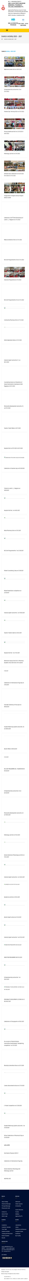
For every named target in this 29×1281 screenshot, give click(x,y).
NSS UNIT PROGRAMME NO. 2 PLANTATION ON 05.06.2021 (14, 770)
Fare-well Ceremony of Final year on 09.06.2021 (12, 706)
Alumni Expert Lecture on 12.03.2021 (12, 917)
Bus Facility (18, 1235)
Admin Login (4, 1216)
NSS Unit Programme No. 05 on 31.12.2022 (14, 300)
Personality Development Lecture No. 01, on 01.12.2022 (13, 407)
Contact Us (4, 1211)
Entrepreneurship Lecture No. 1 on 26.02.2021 (12, 978)
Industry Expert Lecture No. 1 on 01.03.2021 (14, 937)
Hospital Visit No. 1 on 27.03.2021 (12, 653)
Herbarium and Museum (20, 1229)
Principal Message (6, 1206)
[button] (7, 30)
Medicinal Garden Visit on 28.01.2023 (13, 69)
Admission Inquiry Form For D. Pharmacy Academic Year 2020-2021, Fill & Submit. (14, 662)
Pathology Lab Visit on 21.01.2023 (12, 154)
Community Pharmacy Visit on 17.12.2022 (14, 320)
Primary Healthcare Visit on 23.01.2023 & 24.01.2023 (13, 133)
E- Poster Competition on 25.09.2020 (13, 1106)
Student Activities (6, 1231)
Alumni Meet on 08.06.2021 (10, 749)
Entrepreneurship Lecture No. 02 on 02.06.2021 (12, 792)
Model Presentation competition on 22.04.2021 (12, 592)
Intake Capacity (18, 1203)
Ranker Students (5, 1235)
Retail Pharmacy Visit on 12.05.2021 (12, 530)
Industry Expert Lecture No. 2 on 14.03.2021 (14, 877)
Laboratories (18, 1225)
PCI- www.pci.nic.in (6, 1251)
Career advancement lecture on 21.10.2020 (14, 1086)
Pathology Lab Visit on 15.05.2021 (12, 835)
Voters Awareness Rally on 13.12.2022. (13, 340)
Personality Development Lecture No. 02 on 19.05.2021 (13, 814)
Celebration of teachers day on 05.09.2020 (14, 468)
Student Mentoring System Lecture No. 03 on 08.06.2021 (14, 728)
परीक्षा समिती (7, 1145)
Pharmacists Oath (6, 1208)
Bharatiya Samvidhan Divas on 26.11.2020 (14, 1065)
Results (3, 1237)
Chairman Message (6, 1203)
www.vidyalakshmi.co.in (7, 1246)
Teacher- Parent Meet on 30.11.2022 (12, 428)
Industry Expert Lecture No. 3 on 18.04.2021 (14, 613)
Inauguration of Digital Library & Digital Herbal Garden (13, 197)
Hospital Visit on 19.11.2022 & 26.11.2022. (13, 448)
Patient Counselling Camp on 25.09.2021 (13, 571)
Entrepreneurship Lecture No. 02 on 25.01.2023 (12, 90)
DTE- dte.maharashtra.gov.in (8, 1249)
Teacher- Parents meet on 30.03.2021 (13, 633)
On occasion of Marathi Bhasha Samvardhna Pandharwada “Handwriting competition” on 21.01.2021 (14, 1043)
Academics (4, 1225)
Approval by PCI (18, 1216)
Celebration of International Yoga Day (13, 1161)
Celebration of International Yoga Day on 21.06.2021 (14, 684)
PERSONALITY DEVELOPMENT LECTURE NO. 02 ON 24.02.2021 (14, 1000)
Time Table (4, 1229)
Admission (17, 1201)
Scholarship (18, 1206)
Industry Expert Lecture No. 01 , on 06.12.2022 (12, 361)
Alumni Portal (5, 1214)
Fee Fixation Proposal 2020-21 (11, 1153)
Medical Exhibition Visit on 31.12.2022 (13, 240)
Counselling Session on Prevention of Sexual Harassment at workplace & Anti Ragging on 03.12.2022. (13, 384)
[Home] (2, 39)
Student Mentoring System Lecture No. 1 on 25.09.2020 (14, 1127)
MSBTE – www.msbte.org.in (8, 1248)
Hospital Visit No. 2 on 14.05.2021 (12, 510)
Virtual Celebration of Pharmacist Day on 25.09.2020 (14, 1136)
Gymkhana (17, 1233)
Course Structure (19, 1209)
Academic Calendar (6, 1227)
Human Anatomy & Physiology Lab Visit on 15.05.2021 (14, 856)
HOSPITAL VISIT (7, 1179)
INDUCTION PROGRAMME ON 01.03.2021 (13, 957)
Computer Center (19, 1231)
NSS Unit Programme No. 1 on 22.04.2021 (13, 551)
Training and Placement (7, 1233)
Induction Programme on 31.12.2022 (12, 280)
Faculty (17, 1211)
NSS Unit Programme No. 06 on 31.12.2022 (14, 260)
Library (16, 1227)
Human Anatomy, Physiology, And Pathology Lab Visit (12, 1170)
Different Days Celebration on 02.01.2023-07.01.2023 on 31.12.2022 (14, 175)
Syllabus (17, 1214)
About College (5, 1201)
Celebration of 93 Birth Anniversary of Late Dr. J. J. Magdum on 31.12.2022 (13, 219)
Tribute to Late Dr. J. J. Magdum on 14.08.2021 (12, 489)
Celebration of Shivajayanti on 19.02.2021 (14, 1021)
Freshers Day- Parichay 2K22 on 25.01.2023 (14, 112)
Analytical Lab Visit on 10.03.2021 (12, 897)
